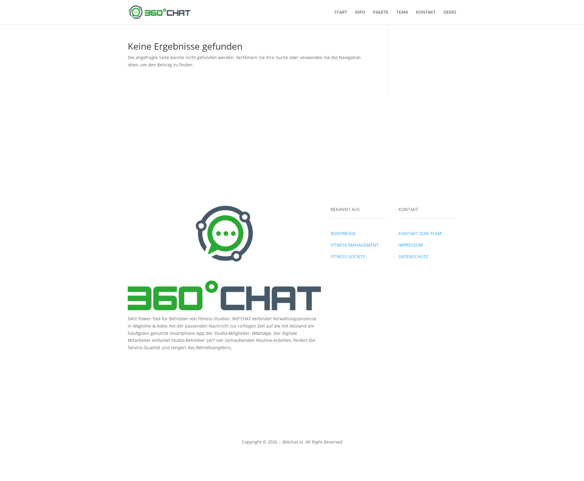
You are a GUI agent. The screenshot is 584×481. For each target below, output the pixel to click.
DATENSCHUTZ (413, 256)
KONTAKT (426, 12)
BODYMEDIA (343, 233)
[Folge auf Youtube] (157, 361)
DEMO (449, 12)
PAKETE (380, 12)
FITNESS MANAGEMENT (355, 245)
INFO (360, 12)
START (340, 12)
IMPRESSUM (410, 245)
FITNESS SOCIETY (348, 256)
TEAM (402, 12)
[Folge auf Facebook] (132, 361)
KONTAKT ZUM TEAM (420, 233)
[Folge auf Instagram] (145, 361)
